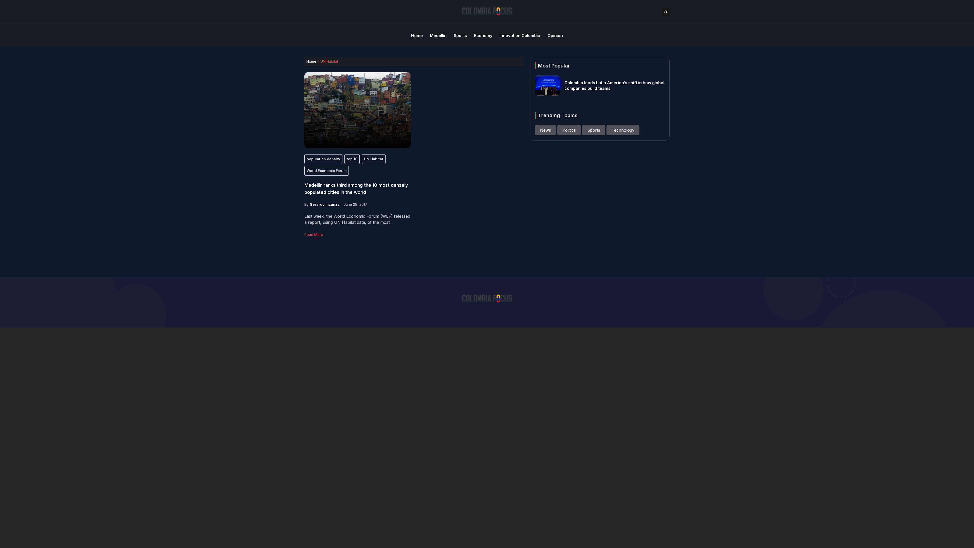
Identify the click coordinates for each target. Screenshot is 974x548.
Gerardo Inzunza (325, 204)
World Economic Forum (326, 170)
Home (311, 61)
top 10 (352, 159)
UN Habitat (373, 159)
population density (323, 159)
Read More (313, 234)
